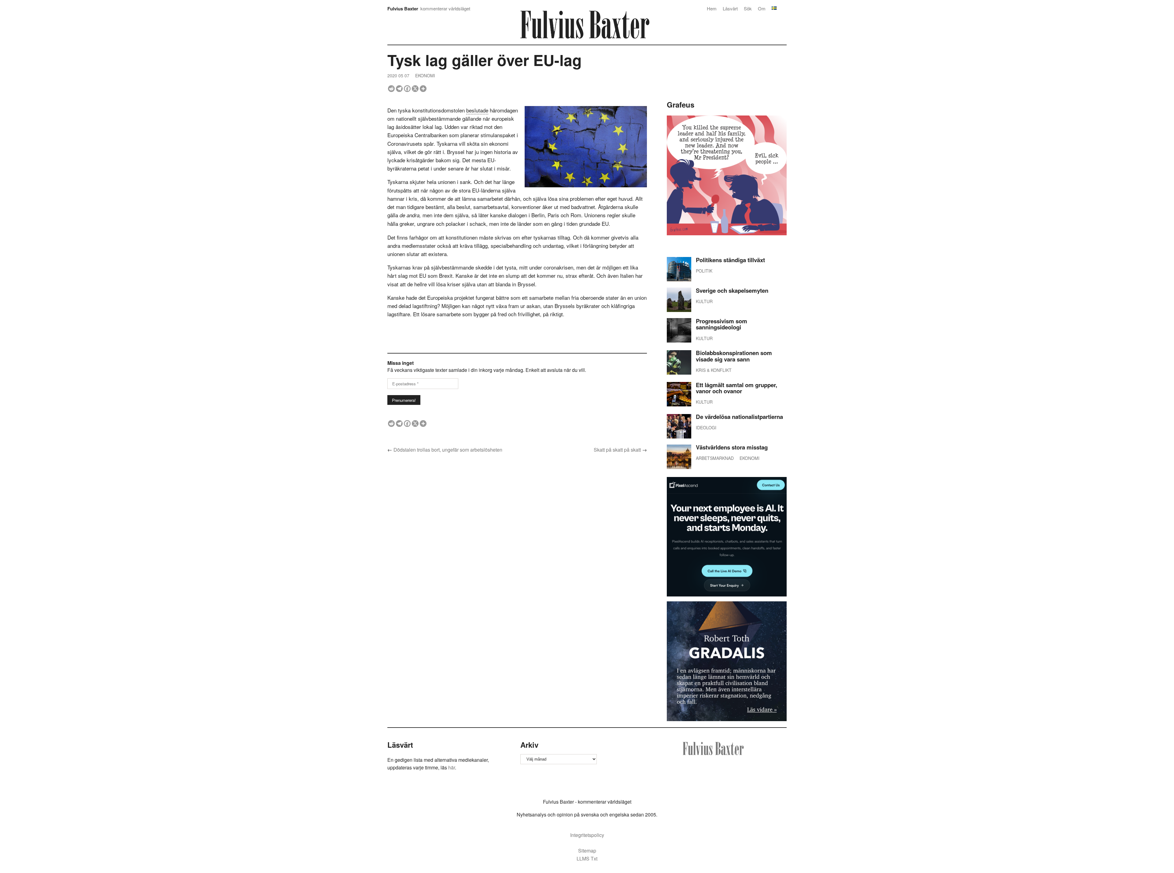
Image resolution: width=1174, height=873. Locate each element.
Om (762, 8)
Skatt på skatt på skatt (617, 449)
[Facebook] (407, 88)
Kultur (704, 301)
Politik (704, 271)
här (451, 767)
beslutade (477, 110)
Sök (748, 8)
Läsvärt (730, 8)
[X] (415, 88)
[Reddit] (391, 88)
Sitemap (587, 850)
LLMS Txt (587, 858)
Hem (712, 8)
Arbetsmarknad (715, 458)
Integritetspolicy (587, 834)
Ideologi (706, 427)
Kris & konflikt (714, 370)
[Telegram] (399, 88)
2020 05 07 (398, 75)
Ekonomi (425, 75)
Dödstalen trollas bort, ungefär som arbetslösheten (447, 449)
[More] (423, 88)
